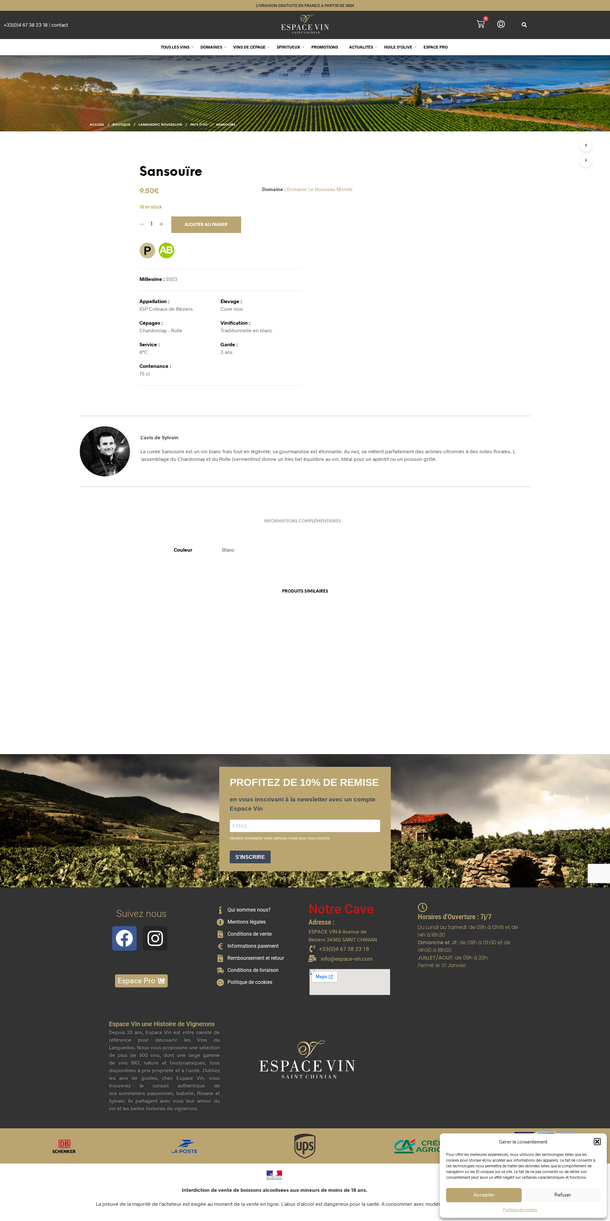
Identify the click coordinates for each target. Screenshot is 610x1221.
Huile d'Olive (398, 47)
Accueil (97, 125)
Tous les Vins (175, 47)
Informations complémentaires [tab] (302, 521)
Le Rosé (421, 708)
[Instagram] (155, 938)
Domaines (211, 47)
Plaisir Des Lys (325, 708)
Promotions (324, 47)
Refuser (562, 1195)
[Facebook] (124, 938)
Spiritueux (288, 47)
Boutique (121, 125)
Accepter (483, 1195)
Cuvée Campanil (225, 708)
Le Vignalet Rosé (123, 708)
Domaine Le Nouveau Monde (320, 189)
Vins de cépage (249, 47)
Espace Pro (436, 47)
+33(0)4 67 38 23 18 (25, 25)
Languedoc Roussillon (160, 125)
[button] (597, 1141)
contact (59, 25)
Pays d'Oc (199, 125)
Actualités (361, 47)
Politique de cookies (520, 1209)
